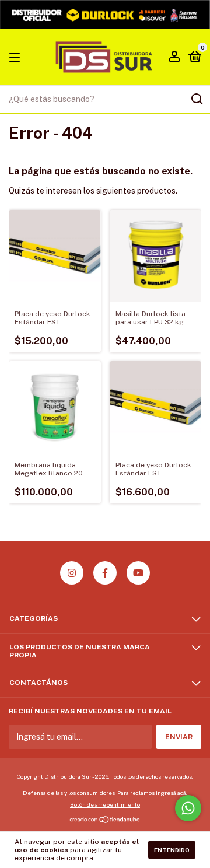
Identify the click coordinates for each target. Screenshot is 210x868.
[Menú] (16, 58)
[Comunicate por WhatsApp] (188, 808)
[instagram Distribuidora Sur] (71, 572)
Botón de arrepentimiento (105, 804)
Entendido (172, 849)
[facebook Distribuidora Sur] (105, 572)
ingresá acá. (171, 792)
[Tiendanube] (105, 820)
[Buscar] (196, 99)
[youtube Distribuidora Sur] (138, 572)
